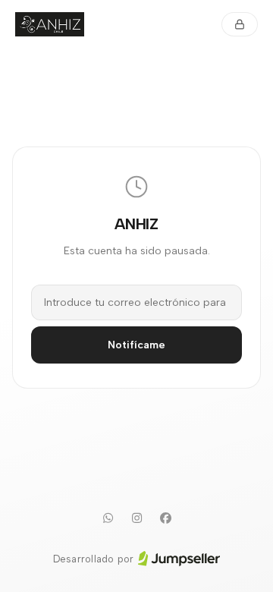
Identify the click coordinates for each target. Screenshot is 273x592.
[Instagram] (136, 518)
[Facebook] (165, 518)
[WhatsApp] (107, 518)
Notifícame (136, 345)
